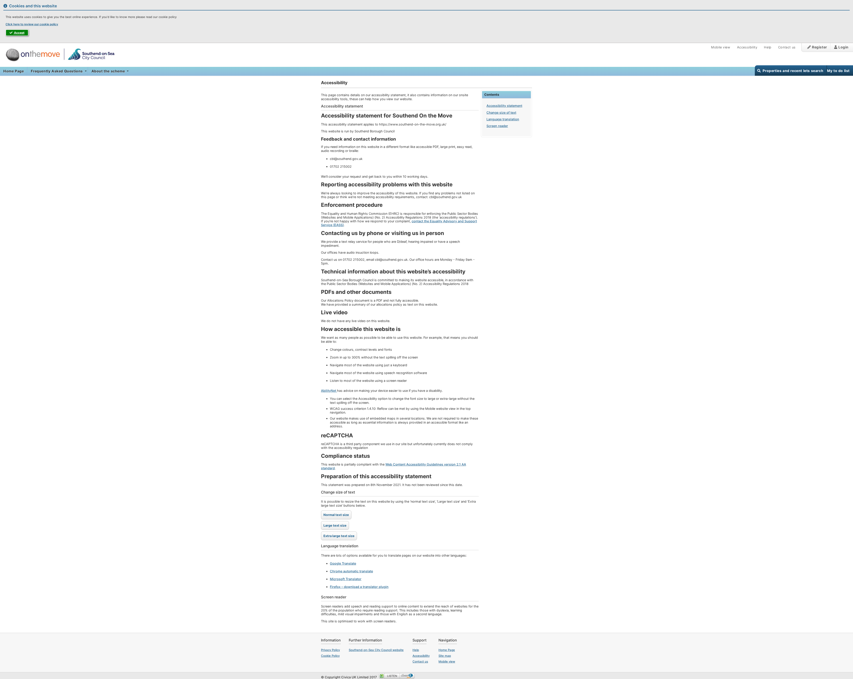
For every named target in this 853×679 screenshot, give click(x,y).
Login (843, 47)
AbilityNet (329, 390)
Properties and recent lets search (793, 71)
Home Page (13, 71)
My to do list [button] (838, 71)
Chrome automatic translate (351, 571)
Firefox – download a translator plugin (359, 587)
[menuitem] (13, 71)
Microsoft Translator (345, 579)
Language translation (502, 119)
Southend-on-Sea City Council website (376, 650)
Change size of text (501, 112)
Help (767, 47)
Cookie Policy (330, 655)
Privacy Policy (330, 650)
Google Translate (343, 563)
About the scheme (109, 71)
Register (819, 47)
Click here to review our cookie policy (32, 24)
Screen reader (497, 126)
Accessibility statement (504, 106)
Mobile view (720, 47)
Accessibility (747, 47)
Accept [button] (18, 32)
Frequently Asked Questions (57, 71)
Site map (444, 655)
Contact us (787, 47)
